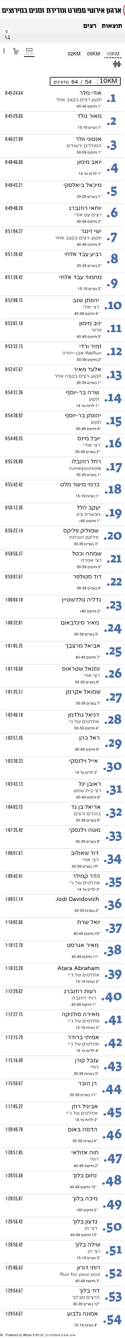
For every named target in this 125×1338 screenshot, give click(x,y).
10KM (112, 53)
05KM (93, 53)
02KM (74, 53)
